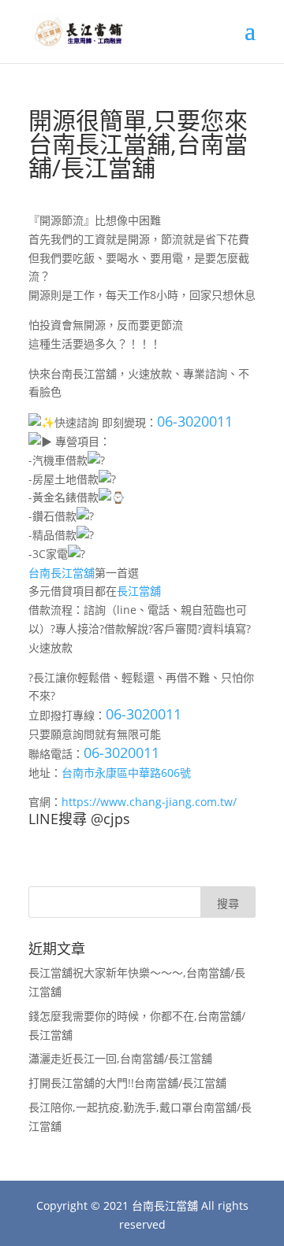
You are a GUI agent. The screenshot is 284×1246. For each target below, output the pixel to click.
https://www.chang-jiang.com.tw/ (149, 801)
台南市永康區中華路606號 (126, 772)
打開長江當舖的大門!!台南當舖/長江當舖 (127, 1082)
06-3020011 (195, 421)
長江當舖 (139, 590)
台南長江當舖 (61, 572)
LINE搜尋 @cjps (79, 818)
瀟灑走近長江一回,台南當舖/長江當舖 (120, 1058)
